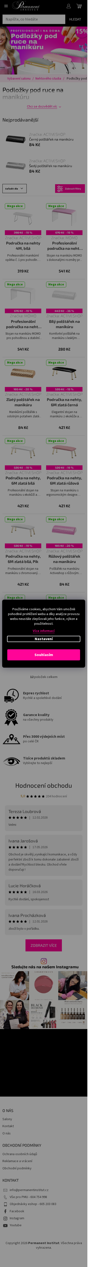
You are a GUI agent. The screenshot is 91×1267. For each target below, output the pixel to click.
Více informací (44, 631)
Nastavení (44, 639)
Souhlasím (43, 654)
